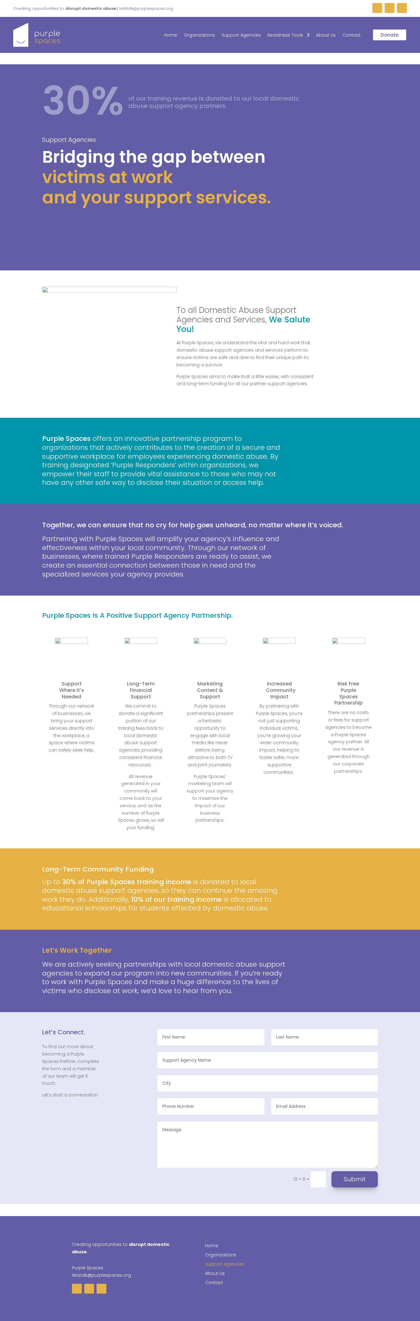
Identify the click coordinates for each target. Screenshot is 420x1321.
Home (170, 35)
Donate (389, 35)
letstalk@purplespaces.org (101, 1275)
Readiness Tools (285, 35)
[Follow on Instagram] (389, 8)
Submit (355, 1179)
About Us (326, 35)
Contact (352, 35)
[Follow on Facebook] (377, 8)
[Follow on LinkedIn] (402, 8)
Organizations (199, 35)
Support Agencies (241, 35)
